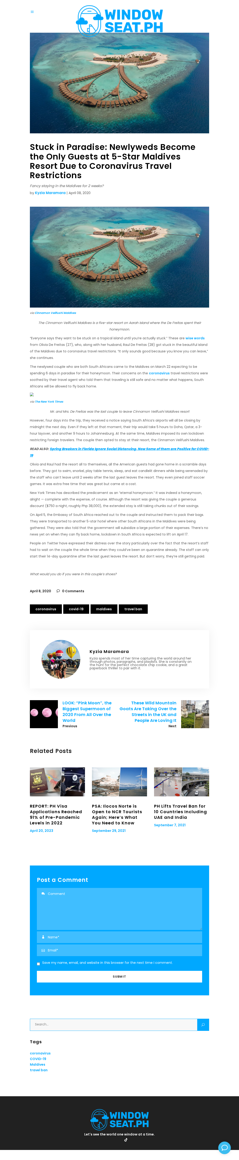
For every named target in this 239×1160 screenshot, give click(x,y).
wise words (195, 338)
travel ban (133, 609)
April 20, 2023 (41, 830)
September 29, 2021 (109, 830)
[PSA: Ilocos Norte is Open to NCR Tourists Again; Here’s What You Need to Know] (119, 781)
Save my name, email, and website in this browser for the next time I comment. (107, 962)
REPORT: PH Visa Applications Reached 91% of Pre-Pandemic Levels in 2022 (56, 814)
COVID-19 (76, 609)
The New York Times (49, 402)
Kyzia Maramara (50, 192)
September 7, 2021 (170, 825)
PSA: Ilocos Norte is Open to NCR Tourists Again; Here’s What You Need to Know (117, 814)
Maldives (104, 609)
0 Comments (72, 591)
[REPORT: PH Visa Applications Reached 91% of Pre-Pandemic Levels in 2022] (57, 781)
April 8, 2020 (40, 591)
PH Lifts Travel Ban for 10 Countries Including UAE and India (180, 811)
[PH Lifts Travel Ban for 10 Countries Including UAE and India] (181, 781)
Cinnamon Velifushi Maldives (55, 313)
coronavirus (159, 373)
